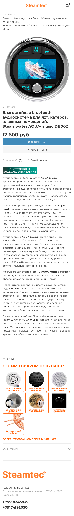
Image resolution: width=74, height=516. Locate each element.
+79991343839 (15, 502)
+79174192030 (15, 507)
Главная (7, 14)
